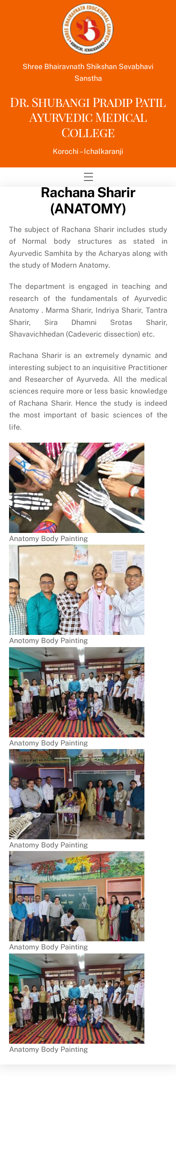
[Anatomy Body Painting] (76, 526)
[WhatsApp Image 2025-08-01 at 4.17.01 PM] (76, 629)
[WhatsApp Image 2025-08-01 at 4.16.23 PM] (76, 935)
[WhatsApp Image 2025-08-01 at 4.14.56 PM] (76, 731)
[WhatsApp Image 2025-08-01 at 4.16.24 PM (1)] (76, 833)
